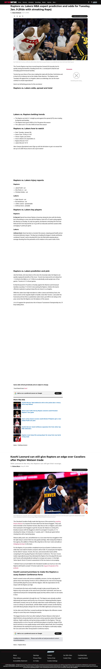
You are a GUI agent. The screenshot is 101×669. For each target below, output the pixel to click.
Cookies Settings (52, 661)
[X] (91, 2)
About (15, 655)
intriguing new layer (19, 544)
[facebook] (88, 2)
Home (15, 445)
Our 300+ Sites (67, 655)
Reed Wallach (16, 12)
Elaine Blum (16, 466)
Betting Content (22, 445)
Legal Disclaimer (83, 658)
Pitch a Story (17, 658)
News (19, 2)
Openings (36, 655)
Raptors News (22, 644)
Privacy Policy (37, 658)
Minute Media (11, 664)
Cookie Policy (67, 658)
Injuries (49, 2)
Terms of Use (51, 658)
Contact (49, 655)
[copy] (23, 16)
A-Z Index (36, 661)
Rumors (25, 2)
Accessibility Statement (20, 661)
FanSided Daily (82, 655)
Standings (38, 2)
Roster (44, 2)
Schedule (31, 2)
